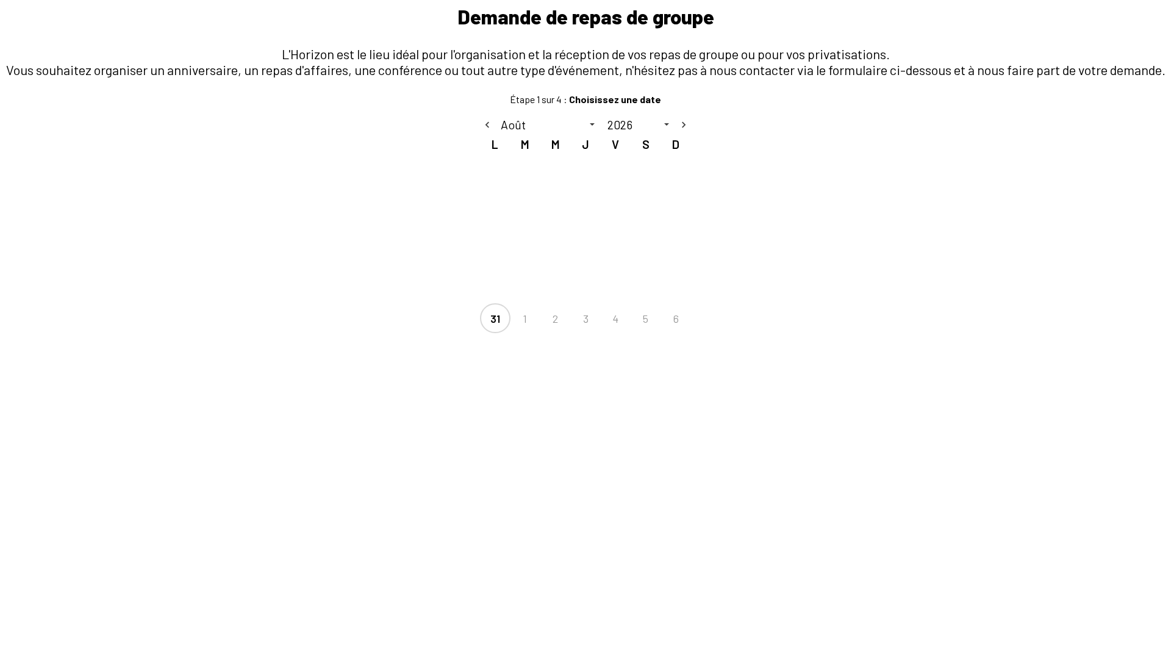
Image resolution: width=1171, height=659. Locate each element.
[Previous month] (487, 124)
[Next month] (683, 124)
